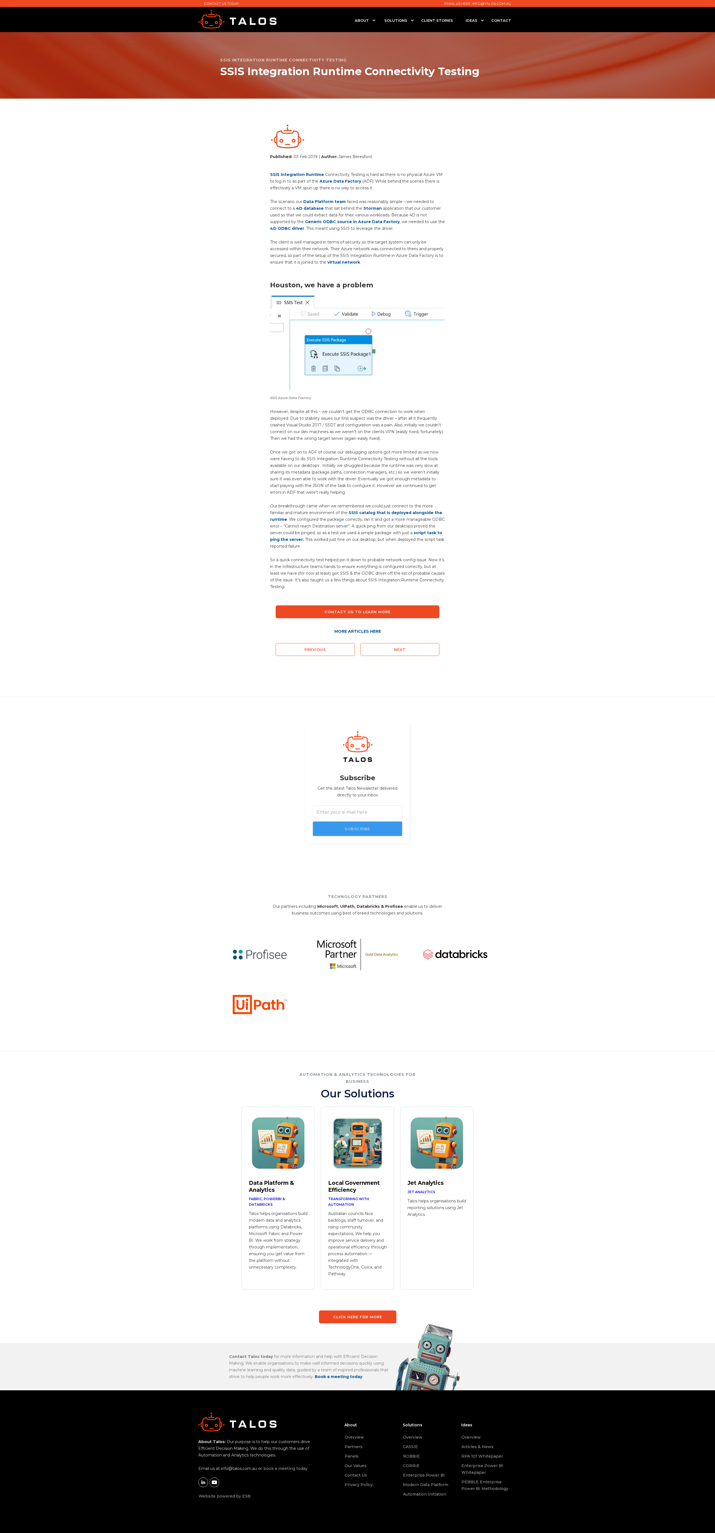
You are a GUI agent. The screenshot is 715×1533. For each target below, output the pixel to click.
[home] (268, 19)
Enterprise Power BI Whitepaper (482, 1469)
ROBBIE (411, 1456)
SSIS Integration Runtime (297, 174)
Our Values (355, 1465)
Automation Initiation (424, 1494)
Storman (372, 208)
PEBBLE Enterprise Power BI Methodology (484, 1485)
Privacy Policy (359, 1484)
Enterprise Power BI (424, 1475)
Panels (352, 1456)
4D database (310, 208)
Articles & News (477, 1446)
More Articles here (357, 631)
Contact (501, 20)
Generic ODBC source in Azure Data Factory (352, 221)
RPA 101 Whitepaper (482, 1456)
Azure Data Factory (340, 181)
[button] (362, 20)
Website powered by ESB (225, 1496)
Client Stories (437, 20)
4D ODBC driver (287, 228)
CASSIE (410, 1446)
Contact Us (356, 1475)
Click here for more (357, 1317)
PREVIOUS (315, 649)
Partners (354, 1446)
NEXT (400, 649)
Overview (354, 1437)
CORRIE (411, 1465)
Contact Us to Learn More (357, 612)
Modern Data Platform (425, 1484)
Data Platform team (324, 201)
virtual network (343, 262)
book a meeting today (285, 1468)
